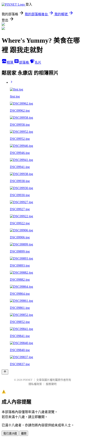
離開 (23, 433)
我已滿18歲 (10, 433)
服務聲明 (51, 384)
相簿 (10, 62)
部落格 (24, 62)
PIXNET (27, 379)
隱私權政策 (35, 384)
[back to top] (5, 372)
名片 (38, 62)
